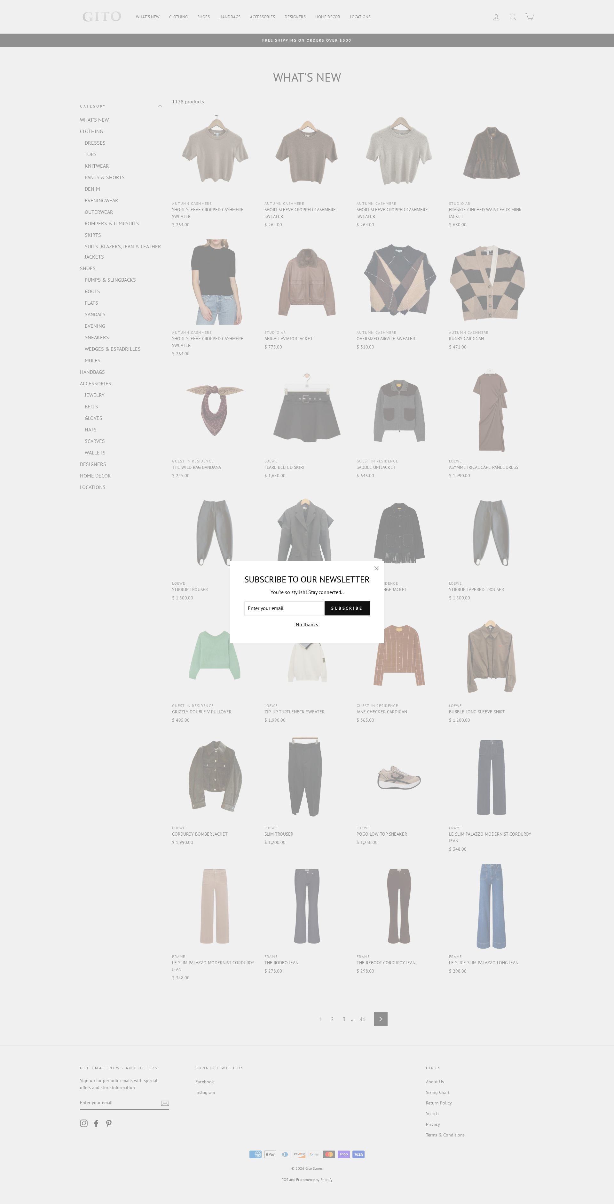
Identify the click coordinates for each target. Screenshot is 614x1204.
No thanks (307, 624)
